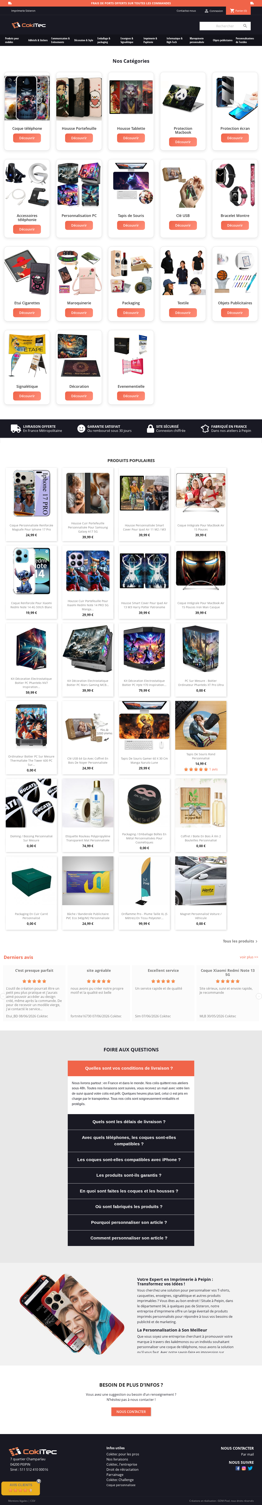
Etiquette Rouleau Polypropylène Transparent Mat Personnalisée (88, 838)
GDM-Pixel (224, 1501)
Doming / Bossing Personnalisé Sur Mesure (31, 838)
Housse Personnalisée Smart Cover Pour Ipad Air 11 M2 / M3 (144, 527)
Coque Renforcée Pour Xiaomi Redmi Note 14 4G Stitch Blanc (31, 605)
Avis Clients (21, 1485)
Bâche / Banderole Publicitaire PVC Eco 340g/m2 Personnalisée (88, 916)
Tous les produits (241, 941)
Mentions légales (18, 1501)
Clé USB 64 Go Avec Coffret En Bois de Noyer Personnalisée (87, 760)
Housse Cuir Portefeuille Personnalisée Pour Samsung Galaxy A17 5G (88, 527)
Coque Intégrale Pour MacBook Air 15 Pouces (200, 527)
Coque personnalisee (121, 1485)
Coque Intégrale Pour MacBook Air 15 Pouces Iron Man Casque (200, 605)
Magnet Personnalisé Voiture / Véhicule (200, 916)
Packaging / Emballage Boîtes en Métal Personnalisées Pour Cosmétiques (144, 838)
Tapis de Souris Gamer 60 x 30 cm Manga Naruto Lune (144, 760)
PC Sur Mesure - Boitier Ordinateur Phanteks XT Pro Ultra (201, 683)
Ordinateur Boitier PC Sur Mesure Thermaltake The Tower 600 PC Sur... (31, 760)
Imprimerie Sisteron (23, 11)
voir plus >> (249, 957)
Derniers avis (18, 957)
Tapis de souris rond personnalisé (200, 756)
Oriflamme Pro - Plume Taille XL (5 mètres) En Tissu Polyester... (144, 916)
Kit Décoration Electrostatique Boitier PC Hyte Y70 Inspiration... (144, 683)
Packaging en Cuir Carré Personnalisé (31, 916)
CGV (32, 1501)
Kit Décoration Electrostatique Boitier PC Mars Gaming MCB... (88, 683)
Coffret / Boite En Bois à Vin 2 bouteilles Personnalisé (201, 838)
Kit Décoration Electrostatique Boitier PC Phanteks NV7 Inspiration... (31, 683)
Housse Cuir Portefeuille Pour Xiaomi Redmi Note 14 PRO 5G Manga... (87, 605)
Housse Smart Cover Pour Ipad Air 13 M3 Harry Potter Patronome (144, 605)
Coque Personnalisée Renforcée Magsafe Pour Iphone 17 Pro (31, 527)
